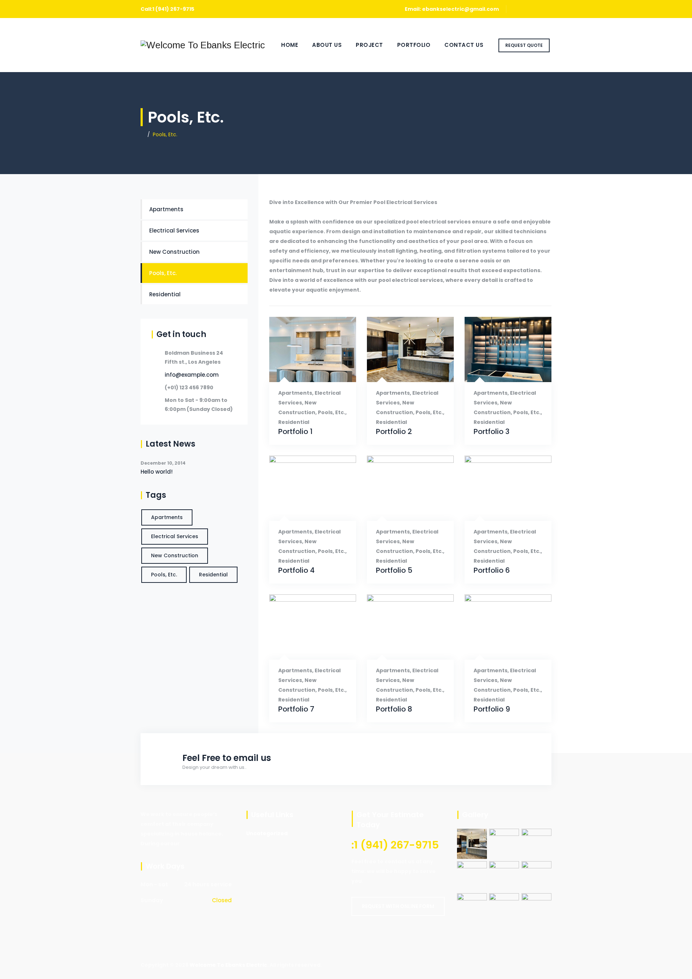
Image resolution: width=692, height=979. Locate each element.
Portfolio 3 (492, 431)
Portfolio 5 (394, 570)
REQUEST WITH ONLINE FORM (398, 906)
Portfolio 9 (492, 709)
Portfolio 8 (394, 709)
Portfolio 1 (295, 431)
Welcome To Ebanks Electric (228, 965)
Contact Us (463, 45)
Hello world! (157, 471)
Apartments (295, 393)
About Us (327, 45)
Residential (293, 422)
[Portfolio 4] (303, 509)
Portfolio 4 (296, 570)
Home (289, 45)
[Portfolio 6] (499, 509)
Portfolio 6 (492, 570)
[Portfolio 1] (303, 370)
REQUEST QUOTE (524, 45)
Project (369, 45)
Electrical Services (174, 230)
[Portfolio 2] (401, 370)
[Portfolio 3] (499, 370)
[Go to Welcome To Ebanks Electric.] (143, 134)
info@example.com (192, 374)
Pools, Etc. (331, 412)
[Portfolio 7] (303, 648)
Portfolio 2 (394, 431)
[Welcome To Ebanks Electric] (203, 45)
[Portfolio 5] (401, 509)
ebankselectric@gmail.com (460, 9)
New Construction (174, 252)
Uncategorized (267, 833)
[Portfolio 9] (499, 648)
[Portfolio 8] (401, 648)
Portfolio (414, 45)
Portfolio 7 (296, 709)
